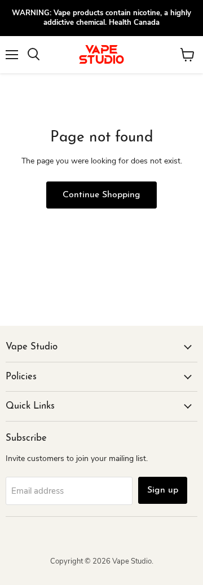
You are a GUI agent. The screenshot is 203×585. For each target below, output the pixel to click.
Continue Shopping (101, 195)
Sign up (162, 490)
